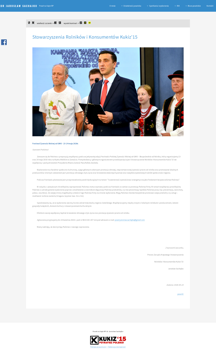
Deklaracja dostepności (117, 347)
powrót (180, 294)
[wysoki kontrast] (81, 23)
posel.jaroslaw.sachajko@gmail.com (130, 220)
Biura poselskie (194, 6)
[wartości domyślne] (33, 23)
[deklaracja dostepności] (29, 23)
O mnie (112, 6)
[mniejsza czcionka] (55, 23)
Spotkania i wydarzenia (159, 6)
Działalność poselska (132, 6)
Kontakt (210, 6)
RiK (178, 6)
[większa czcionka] (60, 23)
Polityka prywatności (98, 347)
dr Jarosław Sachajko (19, 6)
